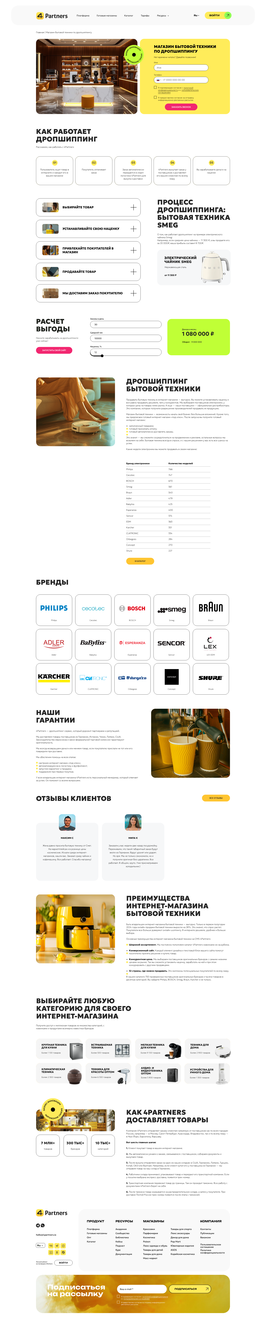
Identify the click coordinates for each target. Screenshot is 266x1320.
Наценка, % (96, 346)
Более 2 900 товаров (200, 1053)
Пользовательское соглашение (210, 1245)
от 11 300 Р (171, 275)
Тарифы (145, 15)
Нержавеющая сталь (175, 267)
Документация (124, 1254)
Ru (39, 1245)
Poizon (146, 1241)
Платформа (83, 15)
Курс (118, 1249)
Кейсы (119, 1241)
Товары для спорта (181, 1229)
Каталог (128, 15)
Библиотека (122, 1237)
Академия (121, 1229)
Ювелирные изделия (182, 1245)
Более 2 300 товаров (51, 1077)
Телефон (158, 75)
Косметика (149, 1237)
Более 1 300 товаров (199, 1077)
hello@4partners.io (46, 1234)
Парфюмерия (150, 1233)
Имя (156, 62)
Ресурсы (161, 15)
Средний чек (96, 332)
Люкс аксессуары (180, 1233)
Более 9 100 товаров (150, 1053)
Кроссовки (149, 1229)
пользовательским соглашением (137, 1299)
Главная (40, 32)
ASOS (174, 1249)
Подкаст (120, 1245)
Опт (89, 1237)
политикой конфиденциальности (175, 88)
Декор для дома (180, 1237)
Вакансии (205, 1237)
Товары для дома (152, 1254)
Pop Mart (176, 1241)
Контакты (205, 1229)
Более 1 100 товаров (51, 1053)
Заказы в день (97, 319)
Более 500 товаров (100, 1053)
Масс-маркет (150, 1258)
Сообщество (122, 1233)
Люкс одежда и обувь (155, 1245)
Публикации (207, 1233)
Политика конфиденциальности (212, 1251)
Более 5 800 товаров (151, 1077)
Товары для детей (153, 1249)
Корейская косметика (183, 1254)
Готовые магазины (107, 15)
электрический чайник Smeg (180, 260)
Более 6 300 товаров (101, 1077)
